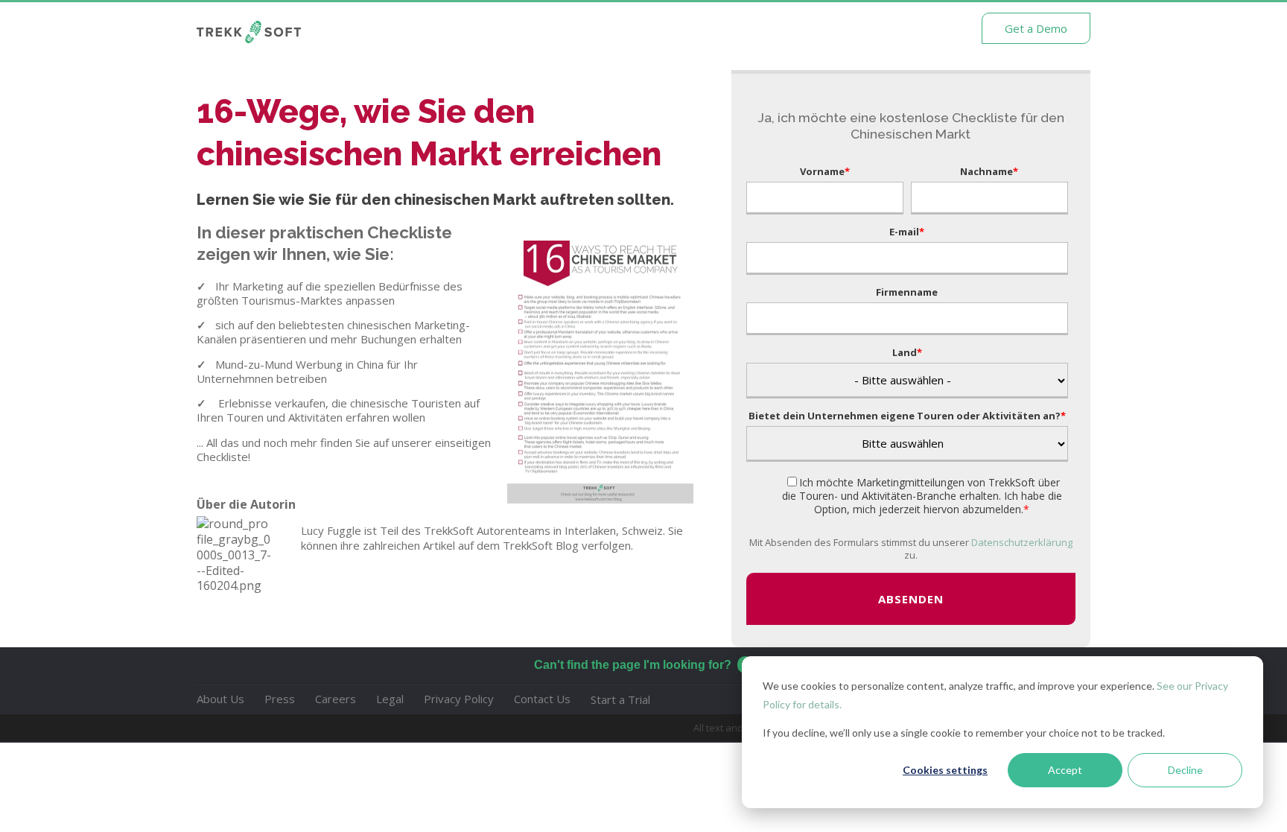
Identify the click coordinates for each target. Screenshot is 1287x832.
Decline (1185, 769)
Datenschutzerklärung (1021, 542)
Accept (1065, 769)
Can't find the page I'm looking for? (632, 664)
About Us (220, 698)
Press (279, 698)
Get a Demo (1036, 28)
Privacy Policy (459, 698)
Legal (390, 698)
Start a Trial (620, 699)
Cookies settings (945, 769)
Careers (335, 698)
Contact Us (542, 698)
